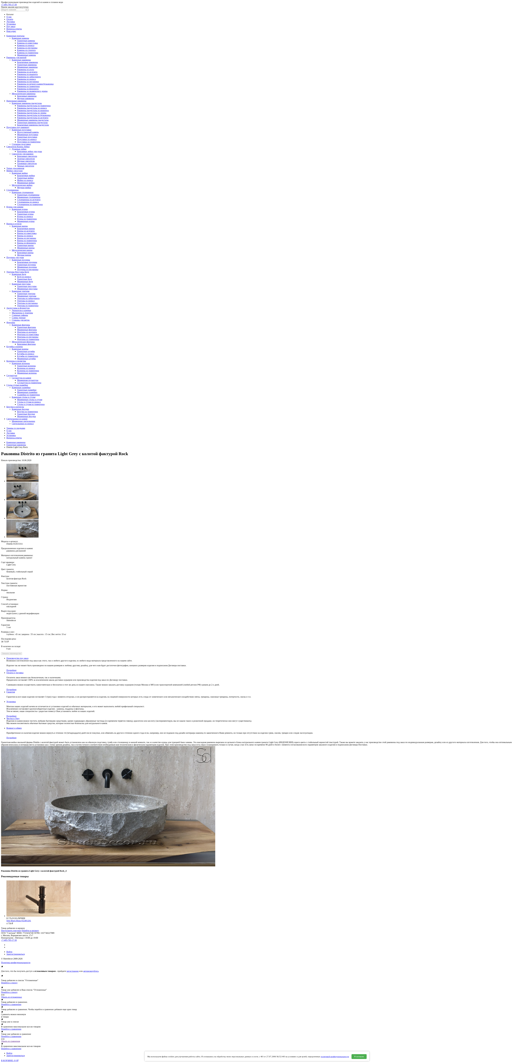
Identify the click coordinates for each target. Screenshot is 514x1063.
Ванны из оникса (25, 236)
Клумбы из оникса (25, 354)
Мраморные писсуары (27, 289)
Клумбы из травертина (27, 356)
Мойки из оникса (25, 180)
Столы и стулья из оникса (29, 402)
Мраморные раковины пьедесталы (33, 120)
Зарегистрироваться (15, 954)
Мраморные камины (26, 55)
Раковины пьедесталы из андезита (32, 118)
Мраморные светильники (23, 421)
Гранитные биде (24, 279)
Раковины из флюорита (28, 89)
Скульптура (11, 375)
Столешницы (12, 190)
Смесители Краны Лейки (18, 146)
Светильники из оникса (23, 423)
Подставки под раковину (17, 127)
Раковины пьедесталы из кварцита (33, 110)
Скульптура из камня (21, 378)
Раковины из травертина (28, 86)
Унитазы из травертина (27, 305)
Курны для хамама (14, 207)
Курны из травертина (27, 219)
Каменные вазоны (20, 349)
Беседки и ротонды (15, 407)
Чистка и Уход (12, 718)
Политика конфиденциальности (15, 962)
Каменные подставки (21, 130)
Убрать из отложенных (11, 997)
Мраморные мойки (26, 183)
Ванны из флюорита (26, 243)
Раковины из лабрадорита (29, 77)
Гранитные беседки (26, 414)
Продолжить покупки (11, 930)
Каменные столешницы (22, 192)
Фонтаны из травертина (28, 339)
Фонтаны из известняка (28, 334)
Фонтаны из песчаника (27, 337)
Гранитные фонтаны (26, 327)
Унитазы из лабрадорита (28, 298)
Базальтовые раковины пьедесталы (33, 125)
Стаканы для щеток (21, 320)
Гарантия (10, 692)
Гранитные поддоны (26, 265)
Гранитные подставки (27, 137)
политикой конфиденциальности (335, 1057)
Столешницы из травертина (30, 204)
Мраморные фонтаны (27, 330)
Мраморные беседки (26, 416)
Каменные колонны (21, 363)
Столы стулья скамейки (17, 385)
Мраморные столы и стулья (29, 399)
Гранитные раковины (27, 65)
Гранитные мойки (25, 178)
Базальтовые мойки (26, 175)
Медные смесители (26, 161)
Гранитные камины (26, 40)
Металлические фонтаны (23, 342)
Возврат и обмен (14, 728)
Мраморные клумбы (26, 358)
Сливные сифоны (20, 315)
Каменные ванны (20, 226)
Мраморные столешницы (28, 197)
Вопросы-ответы (14, 29)
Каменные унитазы (20, 291)
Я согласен (359, 1057)
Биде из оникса (24, 277)
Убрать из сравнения (10, 1041)
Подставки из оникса (27, 139)
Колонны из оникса (26, 368)
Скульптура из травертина (29, 383)
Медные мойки (24, 187)
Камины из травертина (27, 53)
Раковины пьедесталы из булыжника (34, 115)
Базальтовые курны (26, 212)
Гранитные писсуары (27, 286)
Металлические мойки (22, 185)
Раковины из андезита (27, 72)
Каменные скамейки (21, 387)
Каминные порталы (15, 36)
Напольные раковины (16, 101)
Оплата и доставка (14, 673)
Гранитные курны (25, 214)
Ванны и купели (14, 224)
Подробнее (11, 670)
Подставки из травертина (28, 142)
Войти (9, 952)
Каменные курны (20, 209)
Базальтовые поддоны (27, 262)
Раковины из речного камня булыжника (35, 84)
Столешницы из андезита (28, 199)
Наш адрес (11, 31)
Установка (11, 24)
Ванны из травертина (27, 240)
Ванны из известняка (27, 233)
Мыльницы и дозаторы (22, 313)
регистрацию (73, 971)
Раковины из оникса (26, 79)
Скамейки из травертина (28, 395)
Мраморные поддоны (27, 267)
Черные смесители (25, 166)
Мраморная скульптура (27, 380)
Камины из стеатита (26, 50)
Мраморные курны (26, 221)
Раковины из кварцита (27, 74)
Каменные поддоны (21, 260)
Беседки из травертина (27, 411)
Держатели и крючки (21, 310)
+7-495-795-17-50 (9, 4)
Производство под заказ (17, 658)
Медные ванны (24, 255)
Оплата (9, 19)
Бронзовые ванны (25, 252)
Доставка (10, 21)
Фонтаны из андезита (27, 332)
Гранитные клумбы (26, 351)
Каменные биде (19, 274)
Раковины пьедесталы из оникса (32, 108)
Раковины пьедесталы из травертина (34, 106)
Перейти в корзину (30, 930)
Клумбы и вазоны (14, 346)
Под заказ (10, 26)
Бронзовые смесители (27, 156)
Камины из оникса (25, 45)
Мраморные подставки (27, 134)
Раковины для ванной (16, 57)
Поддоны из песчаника (27, 269)
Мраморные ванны (26, 248)
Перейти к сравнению (11, 1004)
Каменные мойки (20, 173)
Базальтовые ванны (26, 228)
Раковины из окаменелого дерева (32, 91)
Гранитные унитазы (26, 293)
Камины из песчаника (27, 48)
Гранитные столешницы (28, 195)
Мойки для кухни (14, 171)
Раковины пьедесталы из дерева (31, 113)
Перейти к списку (9, 983)
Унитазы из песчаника (27, 303)
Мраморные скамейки (27, 392)
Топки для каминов (15, 168)
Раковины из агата (25, 69)
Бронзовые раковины (27, 96)
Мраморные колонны (27, 373)
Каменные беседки (20, 409)
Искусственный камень (28, 132)
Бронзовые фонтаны (26, 344)
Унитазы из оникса (26, 301)
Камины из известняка (27, 43)
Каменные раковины (21, 60)
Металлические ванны (22, 250)
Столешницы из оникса (28, 202)
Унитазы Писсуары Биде (17, 272)
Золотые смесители (26, 159)
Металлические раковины (23, 93)
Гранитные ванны (25, 245)
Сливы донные (19, 318)
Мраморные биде (25, 281)
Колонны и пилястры (16, 361)
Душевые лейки (19, 149)
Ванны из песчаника (26, 238)
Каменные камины (20, 38)
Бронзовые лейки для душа (29, 151)
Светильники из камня (16, 419)
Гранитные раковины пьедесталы (32, 122)
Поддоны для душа (15, 257)
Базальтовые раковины (27, 62)
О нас (9, 17)
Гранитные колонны (26, 366)
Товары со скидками (15, 428)
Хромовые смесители (27, 163)
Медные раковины (25, 98)
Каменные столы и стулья (23, 397)
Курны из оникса (25, 216)
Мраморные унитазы (26, 296)
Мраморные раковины (27, 67)
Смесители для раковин (22, 154)
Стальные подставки (21, 144)
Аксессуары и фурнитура (18, 308)
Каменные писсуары (21, 284)
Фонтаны (10, 322)
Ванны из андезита (26, 231)
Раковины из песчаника (28, 81)
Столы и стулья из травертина (31, 404)
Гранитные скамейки (26, 390)
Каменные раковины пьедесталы (27, 103)
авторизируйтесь (91, 971)
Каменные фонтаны (21, 325)
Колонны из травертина (28, 371)
